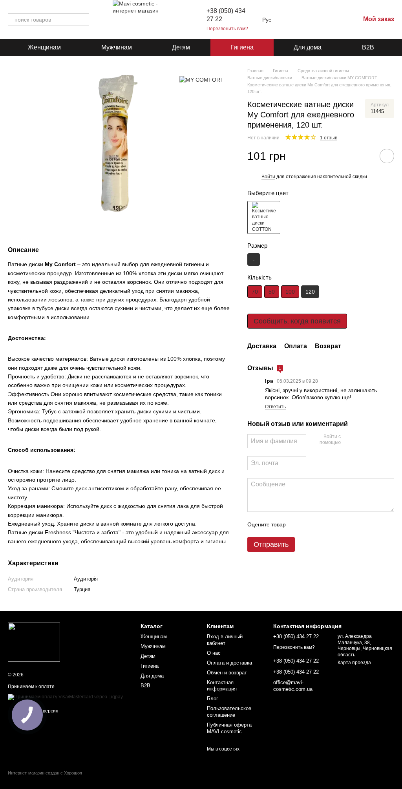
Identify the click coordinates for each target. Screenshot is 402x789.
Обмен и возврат (227, 673)
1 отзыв (328, 138)
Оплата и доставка (229, 663)
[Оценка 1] (298, 524)
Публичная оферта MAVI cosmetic (229, 728)
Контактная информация (222, 685)
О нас (214, 653)
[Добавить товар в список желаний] (387, 156)
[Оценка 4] (336, 524)
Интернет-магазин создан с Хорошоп (45, 773)
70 (255, 292)
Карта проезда (354, 662)
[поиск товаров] (83, 19)
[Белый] (263, 217)
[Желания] (313, 19)
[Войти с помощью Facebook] (349, 440)
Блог (212, 698)
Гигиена (242, 47)
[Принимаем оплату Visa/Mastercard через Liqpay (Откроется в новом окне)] (65, 697)
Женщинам (44, 47)
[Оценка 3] (324, 524)
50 (272, 292)
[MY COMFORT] (201, 79)
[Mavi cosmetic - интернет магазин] (34, 642)
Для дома (308, 47)
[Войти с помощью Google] (362, 440)
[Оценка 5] (349, 524)
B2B (368, 47)
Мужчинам (116, 47)
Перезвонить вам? (227, 28)
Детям (181, 47)
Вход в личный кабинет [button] (225, 640)
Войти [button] (268, 176)
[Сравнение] (333, 19)
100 (290, 292)
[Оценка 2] (311, 524)
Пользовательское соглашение (229, 711)
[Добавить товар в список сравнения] (365, 156)
